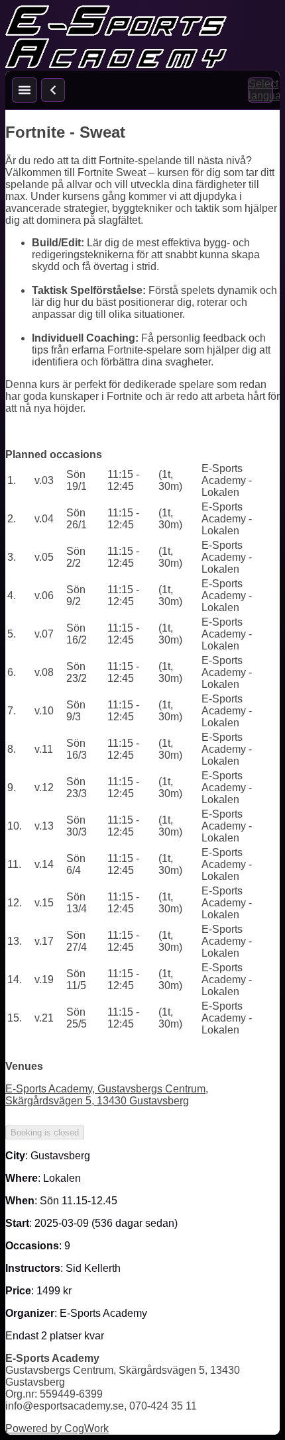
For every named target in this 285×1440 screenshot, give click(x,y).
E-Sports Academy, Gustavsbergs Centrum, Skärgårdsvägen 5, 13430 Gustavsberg (106, 1094)
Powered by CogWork (57, 1428)
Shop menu (24, 90)
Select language (261, 89)
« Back (53, 90)
